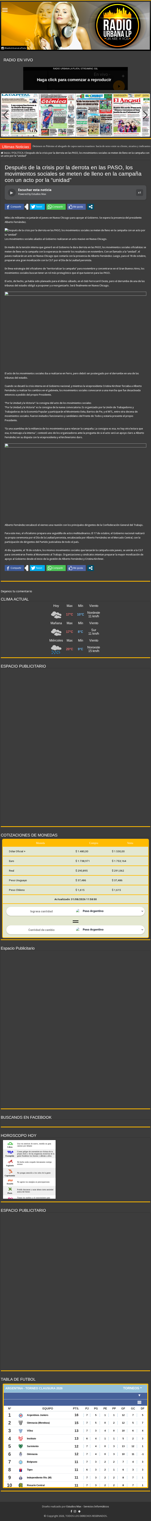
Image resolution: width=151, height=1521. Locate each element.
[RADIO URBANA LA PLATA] (75, 26)
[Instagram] (74, 1511)
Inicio (6, 152)
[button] (145, 115)
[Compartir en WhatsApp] (56, 207)
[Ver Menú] (5, 10)
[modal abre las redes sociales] (90, 207)
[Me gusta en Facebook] (76, 207)
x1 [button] (139, 192)
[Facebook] (71, 1511)
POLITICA (17, 152)
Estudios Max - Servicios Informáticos (87, 1506)
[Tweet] (37, 207)
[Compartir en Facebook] (14, 207)
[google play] (79, 1511)
